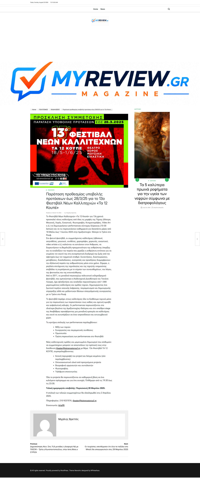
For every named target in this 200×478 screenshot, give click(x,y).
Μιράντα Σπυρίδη (158, 207)
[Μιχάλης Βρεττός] (44, 425)
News (103, 9)
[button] (167, 180)
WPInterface (95, 470)
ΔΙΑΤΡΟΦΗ (153, 180)
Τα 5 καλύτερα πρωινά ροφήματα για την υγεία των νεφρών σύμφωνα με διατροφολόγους (152, 193)
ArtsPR (61, 405)
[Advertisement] (100, 46)
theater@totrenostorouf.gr (68, 348)
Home (95, 9)
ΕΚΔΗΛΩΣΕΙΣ (51, 190)
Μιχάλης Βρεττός (71, 213)
